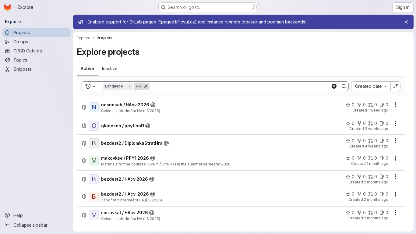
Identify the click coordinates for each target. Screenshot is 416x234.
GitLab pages (142, 21)
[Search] (344, 86)
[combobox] (370, 86)
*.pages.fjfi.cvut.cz (177, 21)
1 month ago (377, 163)
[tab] (87, 68)
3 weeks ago (376, 128)
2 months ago (376, 182)
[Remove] (146, 86)
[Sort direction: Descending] (395, 86)
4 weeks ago (376, 146)
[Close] (406, 22)
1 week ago (378, 110)
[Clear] (334, 86)
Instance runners (223, 21)
